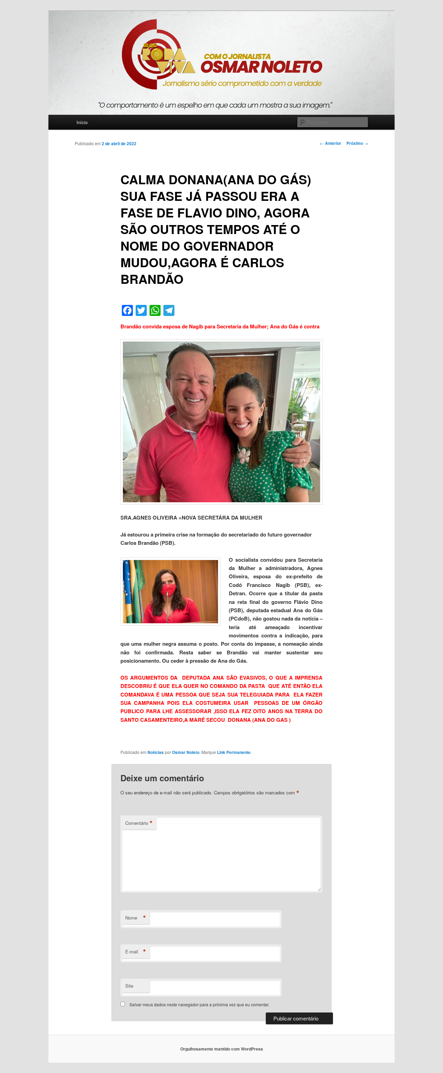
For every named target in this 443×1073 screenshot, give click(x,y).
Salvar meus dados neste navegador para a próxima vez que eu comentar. (199, 1004)
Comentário (139, 823)
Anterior (330, 143)
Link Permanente (234, 752)
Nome (135, 917)
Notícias (155, 752)
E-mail (135, 951)
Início (82, 122)
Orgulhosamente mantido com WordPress (221, 1049)
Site (129, 985)
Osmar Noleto (185, 752)
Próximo (357, 143)
